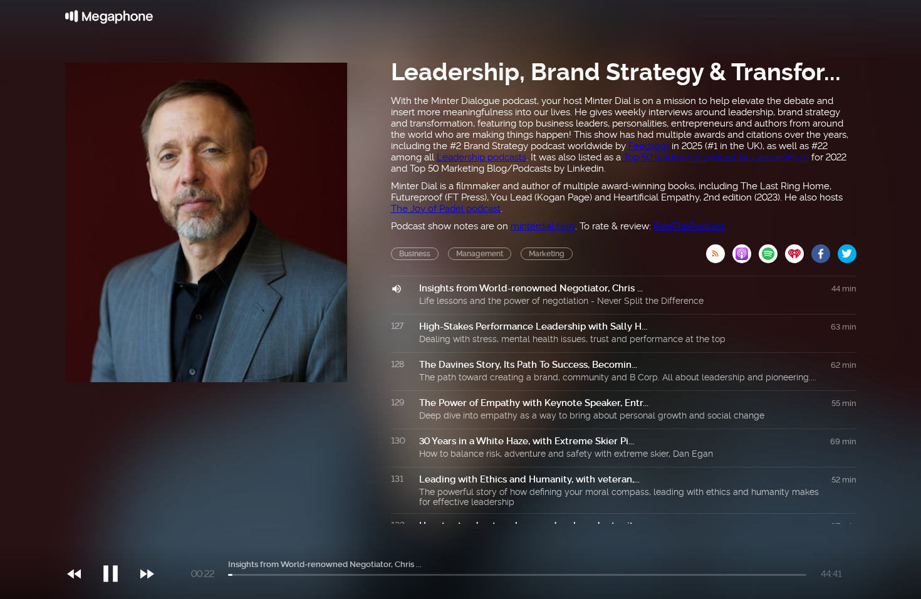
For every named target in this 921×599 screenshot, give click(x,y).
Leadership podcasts (481, 157)
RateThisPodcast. (689, 226)
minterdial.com (543, 226)
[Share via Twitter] (847, 250)
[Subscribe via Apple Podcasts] (745, 250)
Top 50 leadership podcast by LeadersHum (715, 157)
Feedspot (648, 146)
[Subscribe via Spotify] (772, 250)
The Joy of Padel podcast (446, 208)
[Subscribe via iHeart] (798, 250)
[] (116, 548)
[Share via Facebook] (824, 250)
